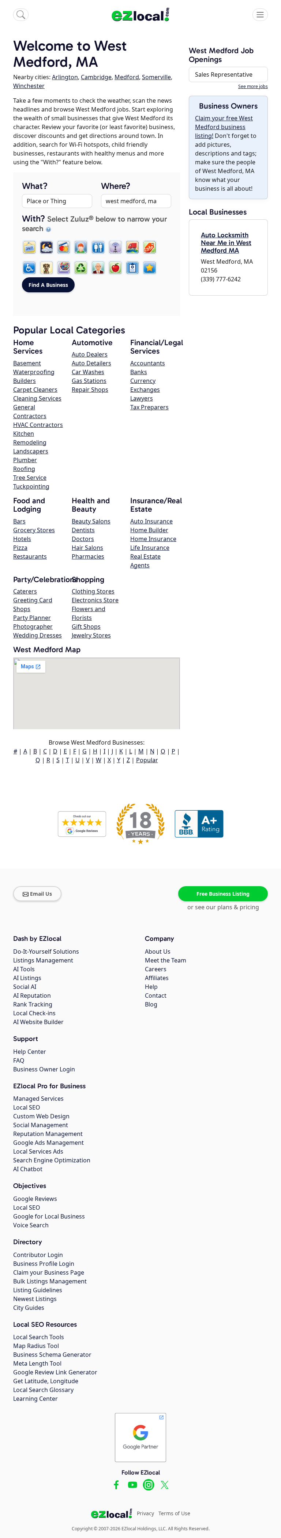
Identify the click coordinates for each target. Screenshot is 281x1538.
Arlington (65, 77)
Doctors (83, 539)
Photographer (33, 626)
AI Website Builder (38, 1022)
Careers (155, 969)
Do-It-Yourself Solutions (46, 951)
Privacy (145, 1513)
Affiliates (157, 978)
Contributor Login (38, 1255)
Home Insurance (153, 539)
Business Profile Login (43, 1264)
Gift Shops (86, 626)
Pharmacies (88, 556)
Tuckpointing (31, 486)
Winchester (29, 86)
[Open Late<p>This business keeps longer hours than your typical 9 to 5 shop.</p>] (46, 247)
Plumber (25, 460)
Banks (138, 372)
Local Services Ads (38, 1151)
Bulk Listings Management (50, 1281)
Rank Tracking (32, 1004)
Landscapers (30, 451)
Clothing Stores (93, 591)
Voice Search (31, 1225)
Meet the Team (165, 960)
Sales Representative (223, 74)
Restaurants (30, 556)
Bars (19, 521)
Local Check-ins (34, 1013)
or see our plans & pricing (223, 907)
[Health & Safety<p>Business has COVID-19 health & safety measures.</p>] (132, 267)
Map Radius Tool (36, 1346)
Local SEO (26, 1107)
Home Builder (149, 530)
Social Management (40, 1125)
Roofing (24, 469)
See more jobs (253, 86)
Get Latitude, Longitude (45, 1381)
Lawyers (141, 398)
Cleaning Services (37, 398)
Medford (127, 77)
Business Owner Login (44, 1069)
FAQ (19, 1060)
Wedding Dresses (37, 635)
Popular (147, 760)
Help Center (29, 1052)
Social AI (24, 987)
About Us (158, 951)
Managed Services (38, 1099)
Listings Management (43, 960)
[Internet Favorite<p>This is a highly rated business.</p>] (149, 267)
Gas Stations (89, 381)
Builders (24, 381)
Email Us (41, 893)
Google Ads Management (48, 1143)
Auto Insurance (151, 521)
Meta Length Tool (37, 1363)
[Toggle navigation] (260, 14)
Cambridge (96, 77)
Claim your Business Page (48, 1272)
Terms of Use (174, 1513)
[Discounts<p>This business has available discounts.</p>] (149, 247)
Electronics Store (95, 600)
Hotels (22, 539)
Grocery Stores (34, 530)
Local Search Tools (38, 1337)
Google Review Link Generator (55, 1372)
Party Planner (32, 618)
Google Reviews (35, 1199)
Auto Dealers (90, 354)
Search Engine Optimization (51, 1160)
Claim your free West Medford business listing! (224, 127)
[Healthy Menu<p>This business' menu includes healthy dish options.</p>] (115, 267)
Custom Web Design (41, 1116)
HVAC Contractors (38, 425)
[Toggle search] (21, 14)
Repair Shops (90, 390)
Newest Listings (35, 1299)
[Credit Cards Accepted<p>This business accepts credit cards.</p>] (63, 247)
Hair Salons (87, 548)
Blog (151, 1004)
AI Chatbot (27, 1169)
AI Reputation (32, 995)
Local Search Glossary (43, 1390)
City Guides (28, 1308)
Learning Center (35, 1399)
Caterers (25, 591)
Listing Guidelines (37, 1290)
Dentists (83, 530)
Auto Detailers (91, 363)
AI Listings (27, 978)
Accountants (147, 363)
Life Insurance (149, 548)
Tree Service (29, 478)
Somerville (156, 77)
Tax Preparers (149, 407)
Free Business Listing (223, 893)
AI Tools (24, 969)
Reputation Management (48, 1134)
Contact (155, 995)
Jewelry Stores (91, 635)
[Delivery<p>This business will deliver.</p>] (132, 247)
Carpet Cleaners (35, 390)
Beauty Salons (91, 521)
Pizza (20, 548)
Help (151, 987)
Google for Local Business (49, 1216)
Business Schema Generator (52, 1355)
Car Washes (88, 372)
